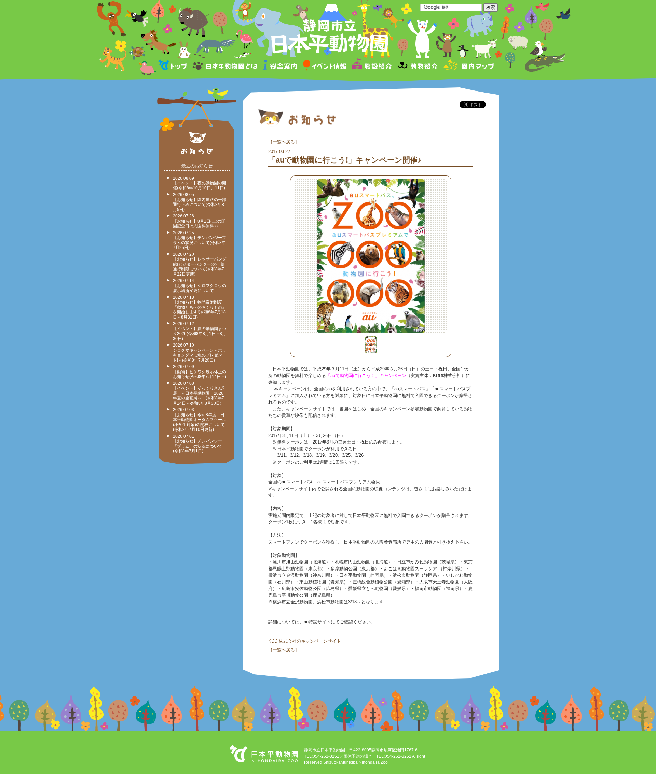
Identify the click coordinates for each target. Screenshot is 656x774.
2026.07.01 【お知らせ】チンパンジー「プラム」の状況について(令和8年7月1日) (197, 444)
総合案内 (280, 66)
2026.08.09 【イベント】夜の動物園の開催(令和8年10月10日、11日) (199, 183)
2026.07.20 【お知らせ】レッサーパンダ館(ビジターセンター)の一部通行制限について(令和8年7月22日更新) (199, 264)
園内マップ (467, 66)
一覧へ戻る (284, 141)
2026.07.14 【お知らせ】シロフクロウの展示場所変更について (199, 285)
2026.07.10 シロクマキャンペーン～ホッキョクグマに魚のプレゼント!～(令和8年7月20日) (199, 353)
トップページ (173, 66)
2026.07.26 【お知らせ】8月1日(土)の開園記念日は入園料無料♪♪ (199, 221)
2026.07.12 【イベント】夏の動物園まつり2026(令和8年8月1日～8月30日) (199, 331)
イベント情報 (324, 66)
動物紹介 (417, 66)
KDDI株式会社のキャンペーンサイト (304, 641)
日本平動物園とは (225, 66)
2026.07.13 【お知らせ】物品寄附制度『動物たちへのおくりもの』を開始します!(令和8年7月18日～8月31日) (199, 307)
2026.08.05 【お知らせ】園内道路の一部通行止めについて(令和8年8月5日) (199, 202)
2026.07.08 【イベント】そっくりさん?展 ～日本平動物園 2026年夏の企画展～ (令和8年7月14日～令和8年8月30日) (198, 393)
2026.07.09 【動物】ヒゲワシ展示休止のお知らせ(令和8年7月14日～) (199, 371)
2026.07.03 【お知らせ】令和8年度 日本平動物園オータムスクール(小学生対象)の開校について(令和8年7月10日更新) (199, 419)
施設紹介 (371, 66)
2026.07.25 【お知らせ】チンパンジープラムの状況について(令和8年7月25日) (199, 240)
